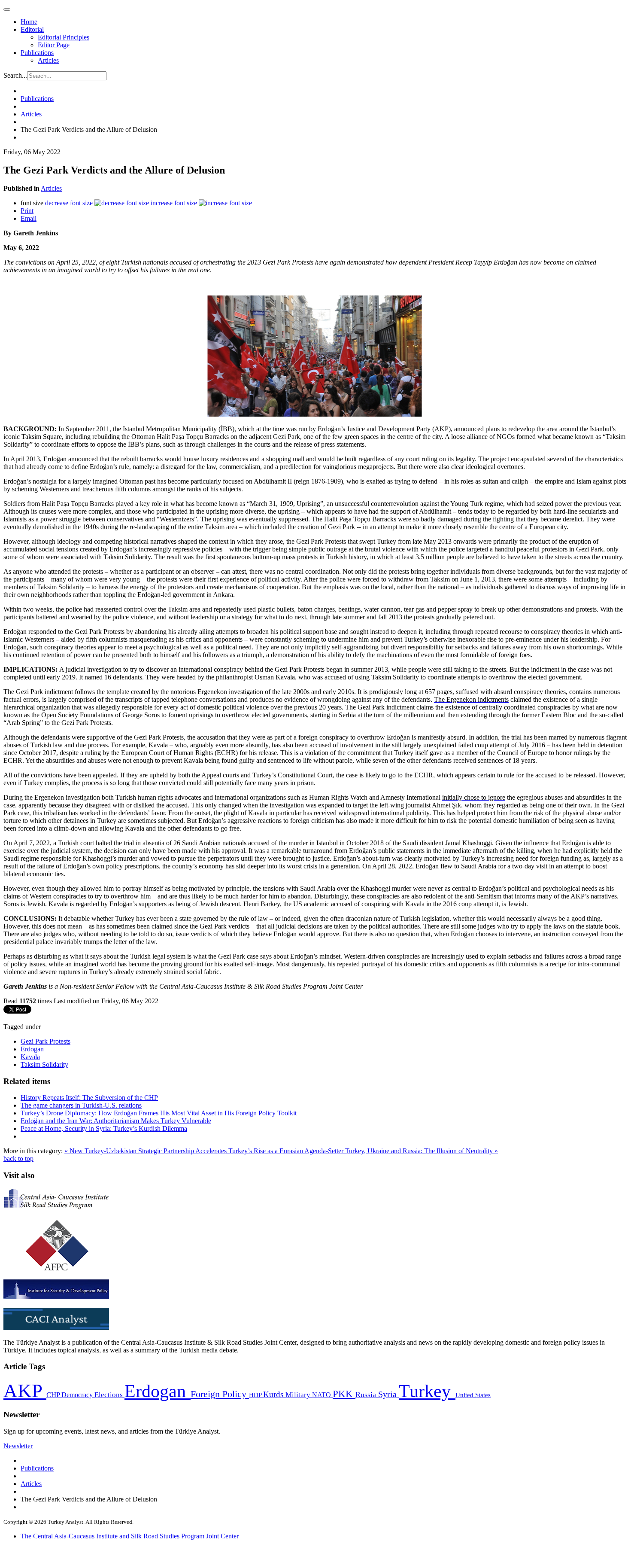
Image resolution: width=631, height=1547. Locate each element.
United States (473, 1394)
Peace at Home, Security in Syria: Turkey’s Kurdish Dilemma (104, 1128)
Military (298, 1395)
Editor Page (54, 45)
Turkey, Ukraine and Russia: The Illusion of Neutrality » (421, 1150)
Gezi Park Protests (45, 1041)
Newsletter (18, 1446)
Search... (15, 75)
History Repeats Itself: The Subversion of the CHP (89, 1097)
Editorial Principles (63, 37)
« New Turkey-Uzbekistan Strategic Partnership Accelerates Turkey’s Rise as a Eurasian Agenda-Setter (204, 1150)
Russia (366, 1394)
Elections (109, 1395)
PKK (344, 1394)
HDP (256, 1394)
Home (29, 21)
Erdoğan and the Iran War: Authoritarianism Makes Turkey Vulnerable (116, 1120)
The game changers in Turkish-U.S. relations (81, 1105)
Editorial (32, 29)
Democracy (77, 1395)
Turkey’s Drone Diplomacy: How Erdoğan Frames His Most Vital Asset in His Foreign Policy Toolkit (159, 1113)
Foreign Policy (220, 1394)
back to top (18, 1158)
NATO (322, 1394)
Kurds (274, 1394)
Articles (48, 60)
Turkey (427, 1391)
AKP (24, 1390)
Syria (388, 1394)
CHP (53, 1395)
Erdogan (32, 1049)
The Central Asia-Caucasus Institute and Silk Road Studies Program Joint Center (130, 1536)
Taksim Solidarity (44, 1064)
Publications (37, 52)
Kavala (30, 1056)
